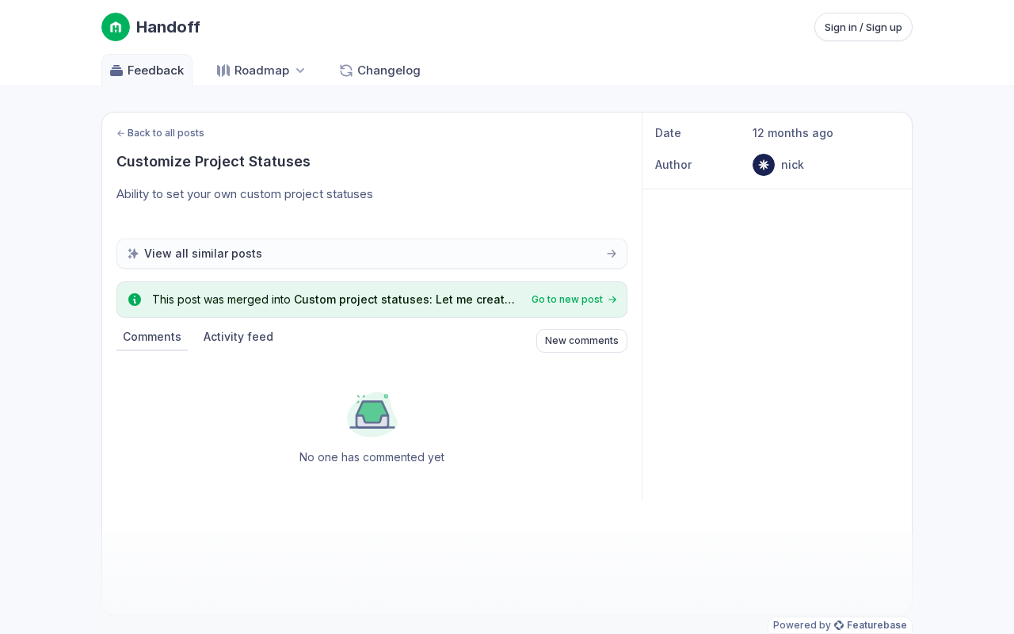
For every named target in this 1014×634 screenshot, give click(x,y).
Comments (152, 336)
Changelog (389, 70)
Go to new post (567, 299)
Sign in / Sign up (863, 27)
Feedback (156, 70)
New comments (582, 340)
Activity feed (238, 336)
